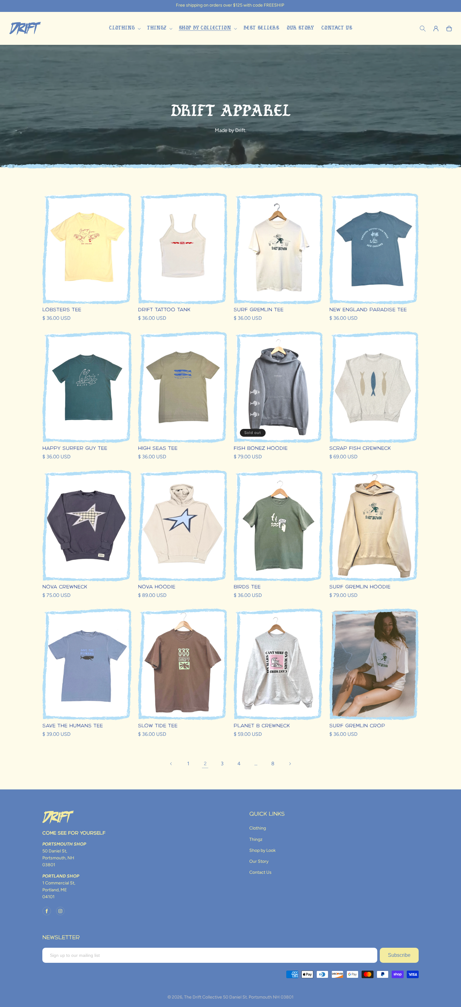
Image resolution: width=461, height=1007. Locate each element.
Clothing (257, 828)
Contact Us (260, 872)
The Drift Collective (203, 997)
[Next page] (290, 764)
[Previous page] (171, 764)
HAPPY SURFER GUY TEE (74, 448)
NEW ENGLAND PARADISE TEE (368, 310)
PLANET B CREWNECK (262, 726)
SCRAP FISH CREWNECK (360, 448)
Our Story (258, 861)
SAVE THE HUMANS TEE (72, 726)
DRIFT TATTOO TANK (164, 310)
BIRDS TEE (247, 587)
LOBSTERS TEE (61, 310)
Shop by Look (262, 850)
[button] (124, 28)
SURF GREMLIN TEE (258, 310)
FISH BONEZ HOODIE (261, 448)
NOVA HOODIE (156, 587)
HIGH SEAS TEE (158, 448)
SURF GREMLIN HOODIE (359, 587)
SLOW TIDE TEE (158, 726)
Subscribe (399, 955)
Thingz (255, 839)
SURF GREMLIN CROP (357, 726)
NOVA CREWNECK (64, 587)
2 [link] (205, 764)
